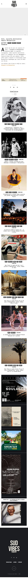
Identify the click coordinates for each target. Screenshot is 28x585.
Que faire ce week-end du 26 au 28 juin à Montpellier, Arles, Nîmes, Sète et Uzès (14, 302)
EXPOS (12, 124)
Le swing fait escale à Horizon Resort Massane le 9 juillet (14, 335)
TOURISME (18, 42)
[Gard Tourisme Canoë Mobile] (11, 450)
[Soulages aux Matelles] (14, 401)
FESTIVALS (6, 159)
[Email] (17, 87)
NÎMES (18, 226)
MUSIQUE (16, 159)
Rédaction (4, 42)
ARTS (5, 124)
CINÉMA (9, 226)
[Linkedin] (16, 557)
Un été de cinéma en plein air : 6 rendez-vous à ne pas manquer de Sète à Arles (14, 231)
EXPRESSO (9, 42)
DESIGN (7, 192)
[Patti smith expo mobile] (11, 426)
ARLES (6, 226)
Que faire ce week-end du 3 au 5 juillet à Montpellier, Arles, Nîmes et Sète (14, 266)
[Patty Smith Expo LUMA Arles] (14, 81)
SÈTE (21, 226)
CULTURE (9, 124)
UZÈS (22, 297)
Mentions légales (9, 562)
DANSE (9, 332)
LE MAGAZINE (20, 562)
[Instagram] (14, 557)
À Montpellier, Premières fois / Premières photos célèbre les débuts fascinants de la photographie (14, 129)
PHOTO (21, 124)
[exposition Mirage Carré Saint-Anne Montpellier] (11, 493)
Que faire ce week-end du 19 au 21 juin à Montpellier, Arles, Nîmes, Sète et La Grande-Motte (14, 370)
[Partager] (10, 87)
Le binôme (14, 562)
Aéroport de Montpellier (8, 65)
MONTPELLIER (14, 42)
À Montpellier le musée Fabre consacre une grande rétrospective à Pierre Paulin (14, 195)
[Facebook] (11, 557)
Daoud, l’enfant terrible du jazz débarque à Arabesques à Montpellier (14, 162)
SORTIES (20, 261)
